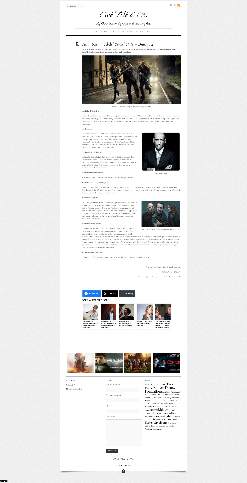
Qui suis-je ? (70, 385)
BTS (158, 385)
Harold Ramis (167, 394)
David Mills (159, 388)
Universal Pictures (157, 426)
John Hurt (147, 404)
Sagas (130, 32)
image (169, 397)
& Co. (149, 32)
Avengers (153, 385)
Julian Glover (168, 403)
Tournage (171, 422)
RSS (179, 5)
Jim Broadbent (165, 401)
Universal (148, 426)
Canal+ (163, 384)
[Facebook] (175, 6)
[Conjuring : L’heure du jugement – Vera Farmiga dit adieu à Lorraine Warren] (153, 372)
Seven (156, 419)
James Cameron (156, 401)
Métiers (140, 32)
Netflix (170, 410)
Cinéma (103, 32)
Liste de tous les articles (74, 389)
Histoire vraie (162, 398)
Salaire (169, 415)
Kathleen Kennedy (153, 406)
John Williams (157, 403)
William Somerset (153, 428)
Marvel (153, 410)
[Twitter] (171, 6)
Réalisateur (159, 416)
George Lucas (155, 394)
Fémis (173, 392)
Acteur (148, 384)
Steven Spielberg (156, 422)
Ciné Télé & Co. (122, 465)
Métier (162, 409)
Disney (170, 387)
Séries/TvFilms (117, 32)
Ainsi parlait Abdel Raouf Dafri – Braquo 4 (117, 44)
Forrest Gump (165, 392)
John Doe (174, 400)
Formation (153, 391)
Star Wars (172, 419)
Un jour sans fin (168, 426)
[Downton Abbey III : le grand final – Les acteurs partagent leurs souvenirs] (125, 372)
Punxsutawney (166, 413)
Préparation (156, 412)
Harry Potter (153, 398)
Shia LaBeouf (163, 420)
